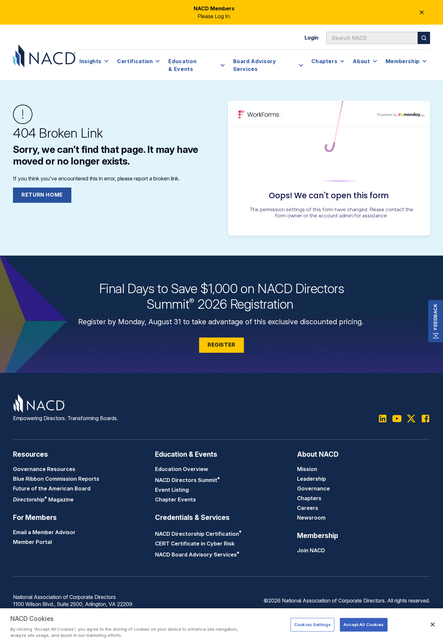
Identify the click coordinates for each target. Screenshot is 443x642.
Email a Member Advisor (44, 532)
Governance (313, 488)
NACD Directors (187, 480)
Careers (307, 508)
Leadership (311, 479)
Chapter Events (175, 499)
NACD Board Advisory (197, 554)
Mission (307, 469)
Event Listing (172, 490)
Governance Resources (44, 469)
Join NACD (311, 550)
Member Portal (32, 542)
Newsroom (311, 517)
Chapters (309, 498)
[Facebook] (425, 418)
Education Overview (181, 469)
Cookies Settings (312, 624)
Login (311, 37)
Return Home (42, 194)
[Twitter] (411, 418)
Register (221, 344)
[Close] (432, 624)
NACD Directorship (198, 534)
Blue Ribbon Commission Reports (56, 479)
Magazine (43, 499)
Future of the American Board (51, 488)
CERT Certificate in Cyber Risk (194, 543)
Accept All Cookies (363, 624)
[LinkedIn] (382, 418)
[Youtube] (396, 418)
